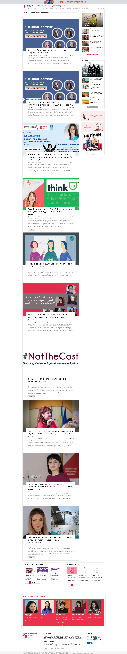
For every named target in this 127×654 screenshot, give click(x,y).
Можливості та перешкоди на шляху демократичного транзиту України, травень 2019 (97, 579)
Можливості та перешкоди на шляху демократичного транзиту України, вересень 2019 (84, 579)
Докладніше (31, 67)
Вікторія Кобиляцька (32, 216)
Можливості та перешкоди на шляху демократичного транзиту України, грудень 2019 (72, 579)
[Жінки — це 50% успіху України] (28, 7)
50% (29, 107)
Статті (46, 55)
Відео (47, 216)
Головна (25, 11)
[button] (62, 625)
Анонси (40, 107)
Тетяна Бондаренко (32, 55)
